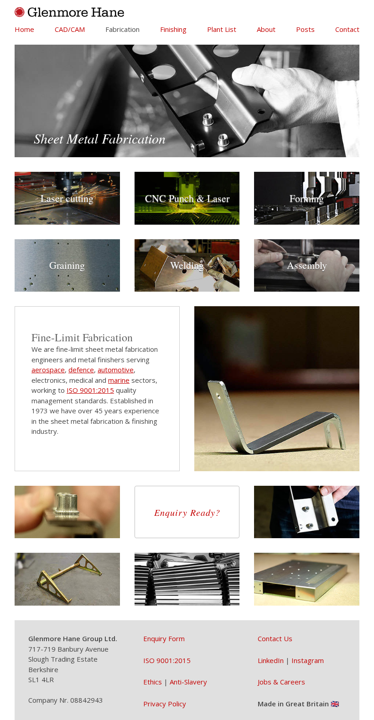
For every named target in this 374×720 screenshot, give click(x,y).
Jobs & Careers (281, 681)
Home (24, 29)
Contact (347, 29)
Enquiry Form (164, 638)
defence (81, 369)
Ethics (152, 681)
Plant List (221, 29)
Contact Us (275, 638)
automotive (116, 369)
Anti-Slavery (188, 681)
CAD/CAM (70, 29)
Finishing (173, 29)
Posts (305, 29)
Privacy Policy (164, 703)
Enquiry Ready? (187, 512)
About (266, 29)
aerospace (48, 369)
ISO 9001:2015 (90, 390)
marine (119, 380)
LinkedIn (271, 660)
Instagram (307, 660)
